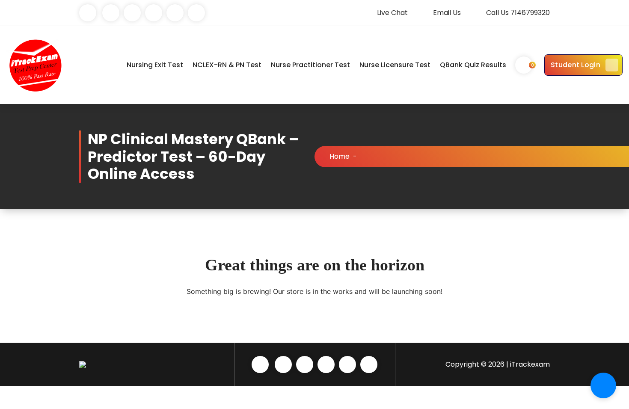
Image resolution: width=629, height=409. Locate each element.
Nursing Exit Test (155, 65)
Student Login (575, 65)
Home (339, 156)
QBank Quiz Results (473, 65)
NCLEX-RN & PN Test (227, 65)
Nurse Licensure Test (394, 65)
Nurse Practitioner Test (310, 65)
